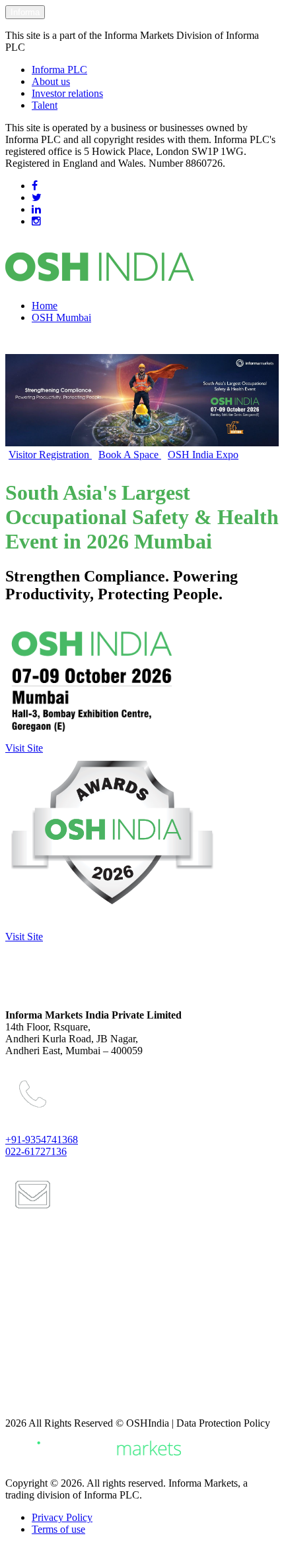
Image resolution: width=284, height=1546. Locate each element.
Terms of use (58, 1529)
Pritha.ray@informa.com (69, 1325)
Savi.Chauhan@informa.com (77, 1401)
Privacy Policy (62, 1517)
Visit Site (24, 748)
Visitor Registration (50, 454)
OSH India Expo (203, 454)
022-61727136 (36, 1151)
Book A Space (129, 454)
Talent (44, 105)
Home (44, 305)
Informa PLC (59, 69)
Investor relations (67, 93)
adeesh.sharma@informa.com (79, 1378)
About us (51, 81)
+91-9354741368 (41, 1139)
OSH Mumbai (61, 317)
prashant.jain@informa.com (75, 1271)
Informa (25, 12)
